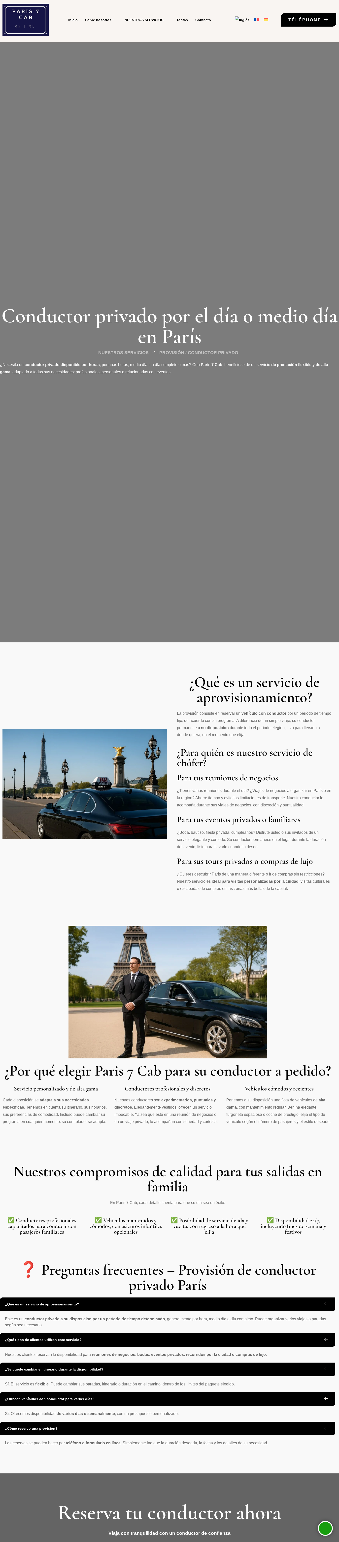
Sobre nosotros (98, 20)
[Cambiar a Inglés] (242, 20)
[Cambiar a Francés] (256, 20)
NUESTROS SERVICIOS (144, 20)
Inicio (73, 20)
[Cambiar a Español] (266, 20)
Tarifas (182, 20)
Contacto (203, 20)
